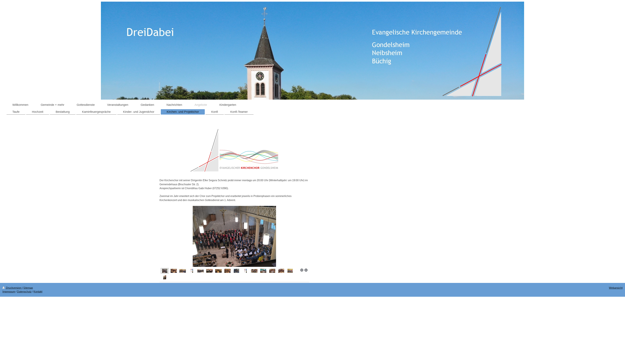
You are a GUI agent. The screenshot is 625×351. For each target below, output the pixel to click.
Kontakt (38, 291)
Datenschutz (24, 291)
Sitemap (28, 287)
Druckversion (13, 287)
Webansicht (616, 287)
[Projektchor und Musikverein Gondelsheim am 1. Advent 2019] (234, 236)
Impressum (8, 291)
